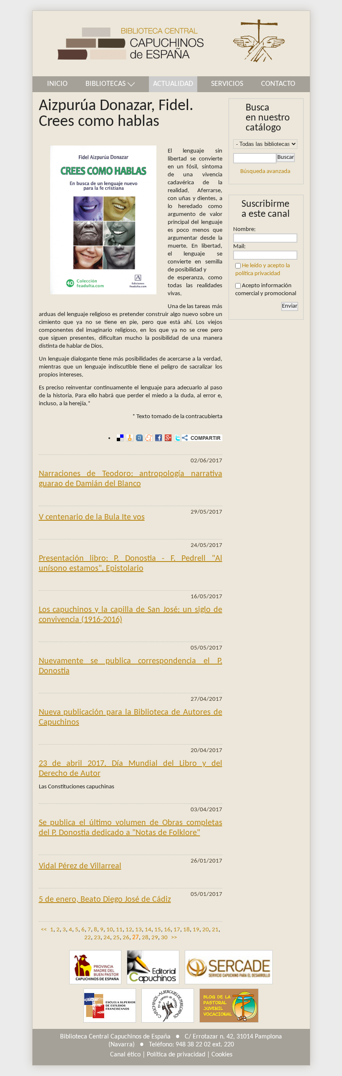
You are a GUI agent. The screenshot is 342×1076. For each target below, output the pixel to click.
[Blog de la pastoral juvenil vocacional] (229, 1006)
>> (174, 938)
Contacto (278, 84)
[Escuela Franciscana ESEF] (109, 1006)
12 (129, 930)
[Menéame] (148, 438)
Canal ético (125, 1054)
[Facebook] (157, 438)
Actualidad (173, 84)
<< (44, 930)
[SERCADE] (228, 967)
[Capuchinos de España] (95, 967)
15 (157, 930)
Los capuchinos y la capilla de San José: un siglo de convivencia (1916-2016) (130, 615)
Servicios (227, 84)
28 (145, 938)
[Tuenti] (138, 438)
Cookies (221, 1054)
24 (106, 938)
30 (164, 938)
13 (138, 930)
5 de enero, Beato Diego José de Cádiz (105, 899)
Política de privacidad (176, 1054)
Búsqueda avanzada (265, 171)
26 (126, 938)
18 (186, 930)
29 (154, 938)
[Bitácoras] (128, 438)
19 (196, 930)
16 (167, 930)
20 (205, 930)
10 (109, 930)
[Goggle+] (167, 438)
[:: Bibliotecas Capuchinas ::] (118, 43)
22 (87, 938)
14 (148, 930)
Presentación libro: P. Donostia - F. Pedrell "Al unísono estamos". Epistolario (130, 563)
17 (177, 930)
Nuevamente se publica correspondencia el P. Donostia (130, 666)
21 (215, 930)
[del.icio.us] (119, 438)
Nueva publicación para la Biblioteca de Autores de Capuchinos (130, 717)
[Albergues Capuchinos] (167, 1006)
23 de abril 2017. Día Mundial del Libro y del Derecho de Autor (130, 769)
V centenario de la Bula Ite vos (92, 517)
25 (116, 938)
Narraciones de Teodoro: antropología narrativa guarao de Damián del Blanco (130, 479)
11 (119, 930)
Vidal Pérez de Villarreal (80, 866)
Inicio (57, 84)
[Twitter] (176, 438)
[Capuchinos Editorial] (153, 967)
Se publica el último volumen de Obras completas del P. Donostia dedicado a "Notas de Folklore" (130, 828)
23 (97, 938)
